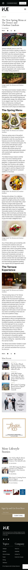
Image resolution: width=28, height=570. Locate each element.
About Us (17, 548)
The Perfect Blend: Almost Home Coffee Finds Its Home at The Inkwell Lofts (18, 366)
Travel (4, 557)
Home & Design (6, 554)
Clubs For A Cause (19, 557)
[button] (7, 30)
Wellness (5, 562)
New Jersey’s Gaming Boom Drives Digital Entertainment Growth (18, 387)
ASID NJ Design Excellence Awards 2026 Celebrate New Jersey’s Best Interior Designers (17, 376)
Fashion (4, 551)
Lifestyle (4, 17)
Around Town (13, 362)
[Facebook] (4, 539)
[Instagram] (3, 3)
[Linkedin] (8, 539)
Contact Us (17, 554)
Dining (4, 559)
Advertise (17, 551)
